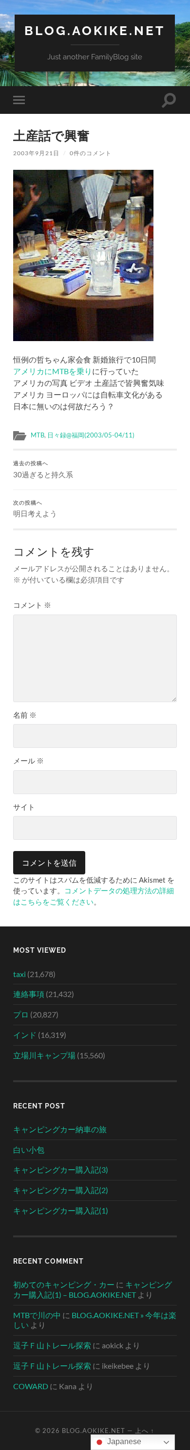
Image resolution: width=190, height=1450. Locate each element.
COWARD (30, 1386)
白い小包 (28, 1149)
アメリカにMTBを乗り (52, 371)
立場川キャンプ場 (44, 1055)
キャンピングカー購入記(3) (60, 1169)
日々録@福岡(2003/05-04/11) (90, 435)
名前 (25, 714)
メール (28, 760)
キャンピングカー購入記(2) (60, 1190)
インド (25, 1034)
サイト (24, 806)
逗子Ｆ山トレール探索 (52, 1345)
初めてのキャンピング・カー (63, 1284)
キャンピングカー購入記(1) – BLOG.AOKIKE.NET (92, 1289)
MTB (37, 435)
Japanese (123, 1441)
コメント (32, 604)
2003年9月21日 (36, 153)
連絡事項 (28, 993)
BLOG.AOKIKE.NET (94, 30)
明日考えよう (35, 509)
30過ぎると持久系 (43, 469)
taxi (19, 974)
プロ (21, 1014)
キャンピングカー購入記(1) (60, 1210)
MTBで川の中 (37, 1315)
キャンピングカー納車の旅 (60, 1129)
